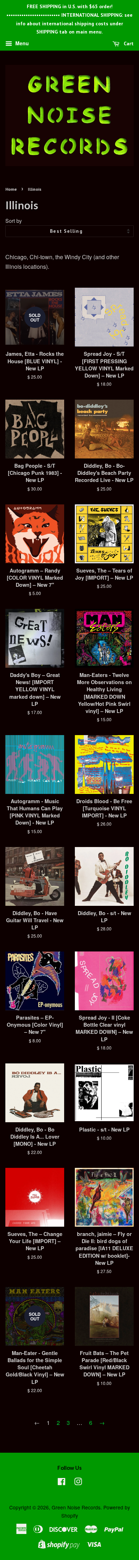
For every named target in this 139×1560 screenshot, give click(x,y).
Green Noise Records (76, 1507)
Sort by (13, 220)
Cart (128, 43)
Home (11, 189)
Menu (21, 43)
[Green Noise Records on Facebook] (61, 1482)
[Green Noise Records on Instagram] (78, 1482)
